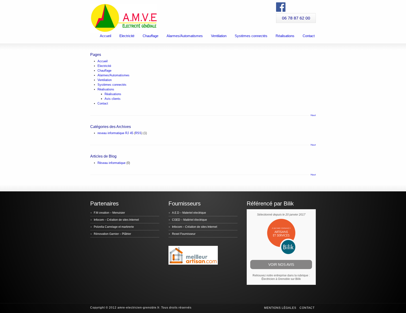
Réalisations (285, 36)
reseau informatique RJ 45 (115, 133)
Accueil (105, 36)
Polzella (99, 226)
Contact (309, 36)
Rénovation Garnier (106, 234)
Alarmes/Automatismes (185, 36)
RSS (138, 133)
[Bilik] (281, 253)
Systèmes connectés (251, 36)
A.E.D (175, 212)
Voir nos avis (281, 265)
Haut (313, 115)
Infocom (99, 219)
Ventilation (218, 36)
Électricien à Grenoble (276, 279)
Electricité (126, 36)
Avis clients (113, 98)
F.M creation (101, 212)
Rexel (176, 234)
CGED (176, 219)
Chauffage (150, 36)
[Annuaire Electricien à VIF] (193, 263)
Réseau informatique (111, 163)
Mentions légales (280, 307)
